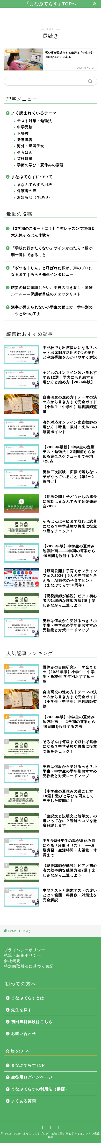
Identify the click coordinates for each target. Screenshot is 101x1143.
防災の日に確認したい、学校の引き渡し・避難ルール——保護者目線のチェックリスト (52, 291)
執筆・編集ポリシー (22, 955)
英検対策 (25, 159)
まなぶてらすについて (32, 176)
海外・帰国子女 (30, 146)
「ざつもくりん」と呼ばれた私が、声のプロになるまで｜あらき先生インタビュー (52, 271)
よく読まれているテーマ (34, 113)
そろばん (25, 152)
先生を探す (21, 1010)
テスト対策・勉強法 (34, 121)
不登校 (23, 133)
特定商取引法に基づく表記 (29, 966)
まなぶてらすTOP (28, 1065)
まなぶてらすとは (27, 998)
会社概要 (12, 960)
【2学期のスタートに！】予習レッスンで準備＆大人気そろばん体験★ (53, 232)
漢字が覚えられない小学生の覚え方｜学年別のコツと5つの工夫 (52, 310)
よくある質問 (23, 1101)
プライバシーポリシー (24, 950)
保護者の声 (27, 191)
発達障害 (25, 140)
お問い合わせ (23, 1033)
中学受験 (25, 127)
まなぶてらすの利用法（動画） (40, 1089)
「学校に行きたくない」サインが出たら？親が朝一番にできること (52, 251)
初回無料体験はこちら (32, 1021)
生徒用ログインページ (32, 1077)
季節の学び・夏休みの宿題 (40, 165)
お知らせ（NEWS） (34, 197)
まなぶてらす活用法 (34, 185)
